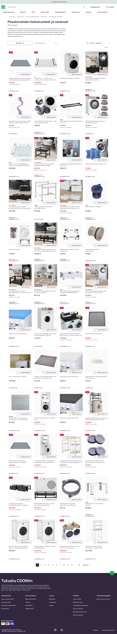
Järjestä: (92, 43)
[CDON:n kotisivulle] (3, 7)
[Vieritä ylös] (112, 573)
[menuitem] (8, 12)
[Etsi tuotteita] (84, 7)
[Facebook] (61, 629)
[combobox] (47, 7)
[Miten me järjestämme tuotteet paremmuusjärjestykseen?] (87, 43)
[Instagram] (55, 629)
